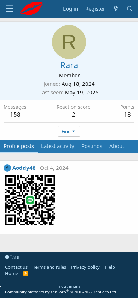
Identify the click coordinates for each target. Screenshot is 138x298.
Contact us (16, 267)
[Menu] (9, 9)
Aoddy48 (24, 167)
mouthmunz (69, 286)
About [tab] (116, 145)
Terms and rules (49, 267)
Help (110, 267)
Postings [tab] (91, 145)
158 (15, 114)
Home (11, 273)
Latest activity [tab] (57, 145)
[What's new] (115, 8)
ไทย (14, 257)
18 (127, 114)
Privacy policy (85, 267)
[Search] (130, 8)
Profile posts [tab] (19, 145)
